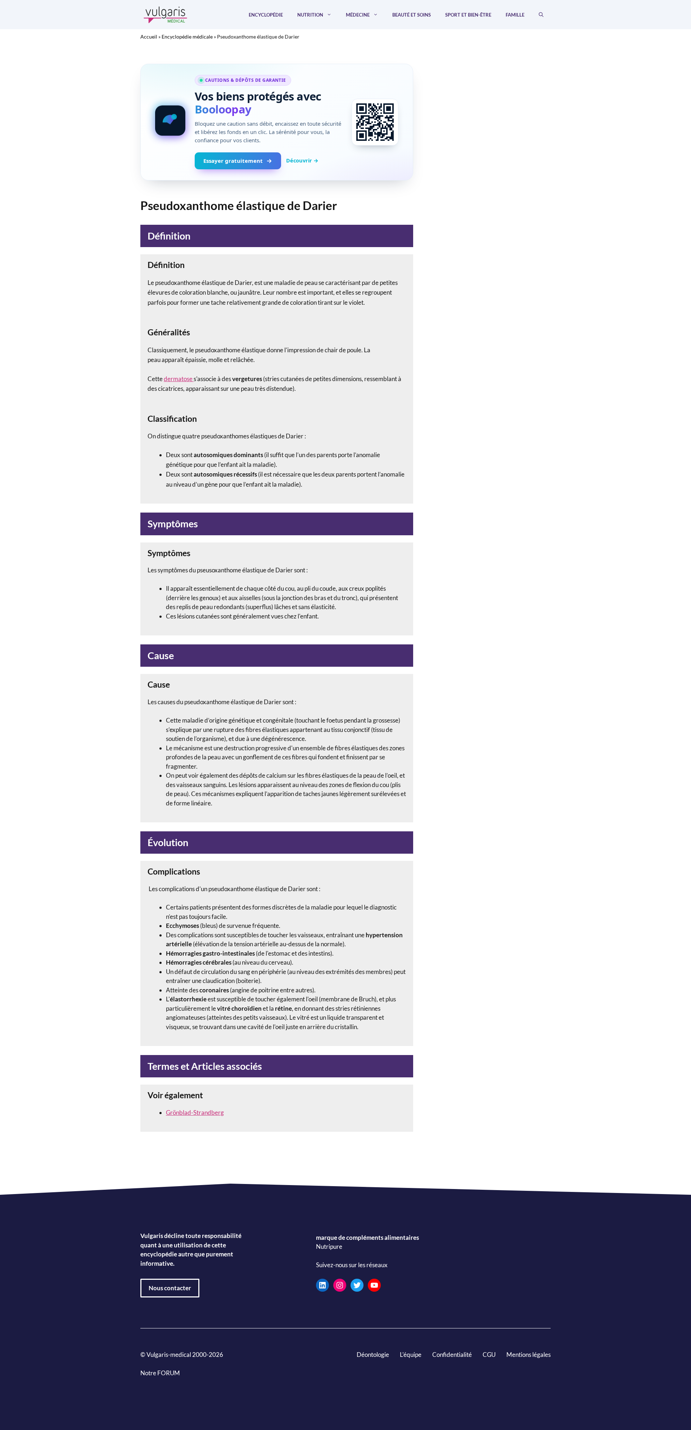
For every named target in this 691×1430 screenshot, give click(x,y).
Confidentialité (452, 1354)
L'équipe (410, 1354)
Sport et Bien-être (468, 15)
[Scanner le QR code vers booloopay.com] (375, 122)
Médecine (358, 15)
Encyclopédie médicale (187, 36)
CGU (489, 1354)
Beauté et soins (411, 15)
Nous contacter (170, 1288)
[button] (541, 15)
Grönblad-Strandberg (195, 1112)
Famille (515, 15)
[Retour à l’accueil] (165, 14)
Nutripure (329, 1246)
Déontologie (373, 1354)
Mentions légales (528, 1354)
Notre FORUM (160, 1373)
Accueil (148, 36)
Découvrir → (302, 160)
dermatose (179, 379)
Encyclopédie (266, 15)
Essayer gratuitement (233, 160)
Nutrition (310, 15)
